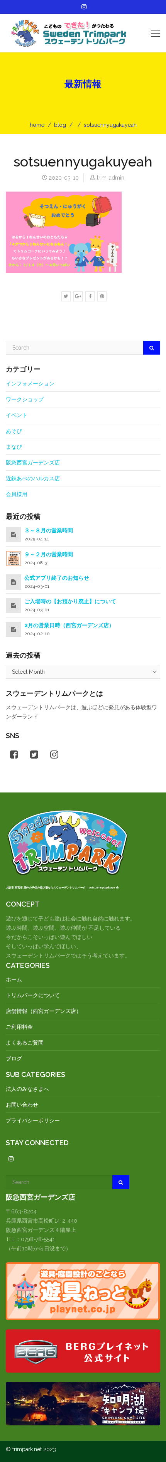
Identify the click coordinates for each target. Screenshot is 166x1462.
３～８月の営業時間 (48, 530)
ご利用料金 (19, 1027)
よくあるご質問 (25, 1043)
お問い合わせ (22, 1105)
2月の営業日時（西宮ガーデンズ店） (69, 625)
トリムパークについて (33, 995)
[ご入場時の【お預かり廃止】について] (13, 605)
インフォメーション (30, 383)
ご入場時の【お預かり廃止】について (70, 601)
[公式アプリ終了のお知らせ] (13, 582)
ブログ (14, 1058)
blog (60, 125)
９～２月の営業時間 (48, 554)
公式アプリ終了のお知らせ (56, 578)
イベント (16, 415)
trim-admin (110, 178)
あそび (14, 431)
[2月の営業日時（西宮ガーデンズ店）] (13, 629)
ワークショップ (25, 399)
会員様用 (16, 494)
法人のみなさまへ (27, 1089)
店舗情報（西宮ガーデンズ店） (43, 1011)
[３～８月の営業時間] (13, 535)
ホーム (14, 979)
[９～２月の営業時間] (13, 558)
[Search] (151, 348)
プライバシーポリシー (33, 1120)
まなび (14, 447)
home (37, 125)
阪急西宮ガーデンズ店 (33, 462)
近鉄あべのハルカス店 (33, 478)
